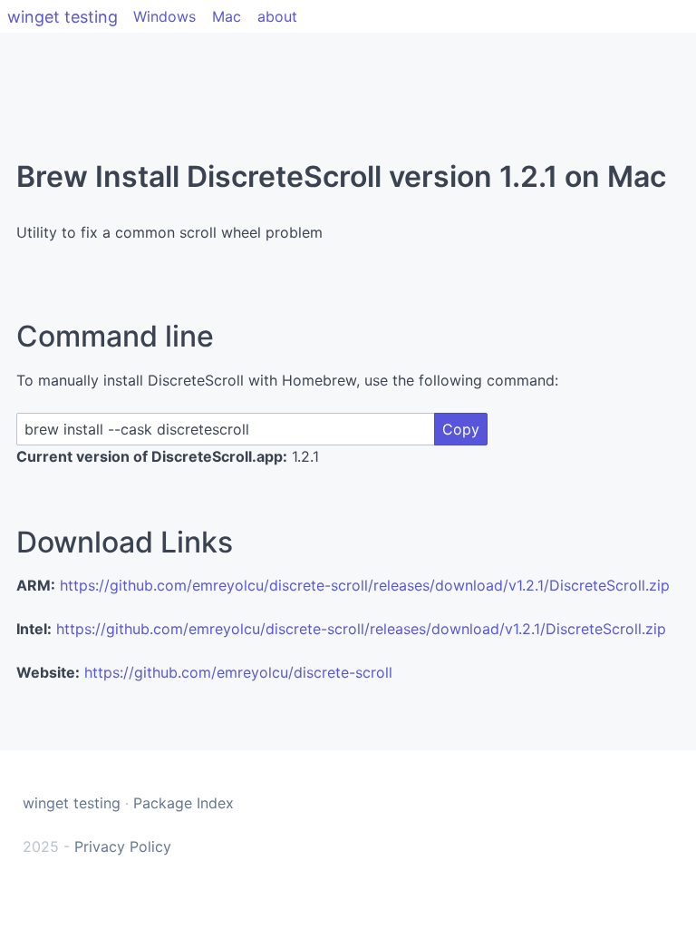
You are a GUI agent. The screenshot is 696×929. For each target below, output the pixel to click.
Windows (164, 16)
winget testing (62, 16)
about (277, 16)
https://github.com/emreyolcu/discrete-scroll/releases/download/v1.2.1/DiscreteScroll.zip (365, 585)
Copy (460, 429)
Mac (226, 16)
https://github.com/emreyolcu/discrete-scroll (238, 672)
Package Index (183, 803)
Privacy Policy (122, 846)
